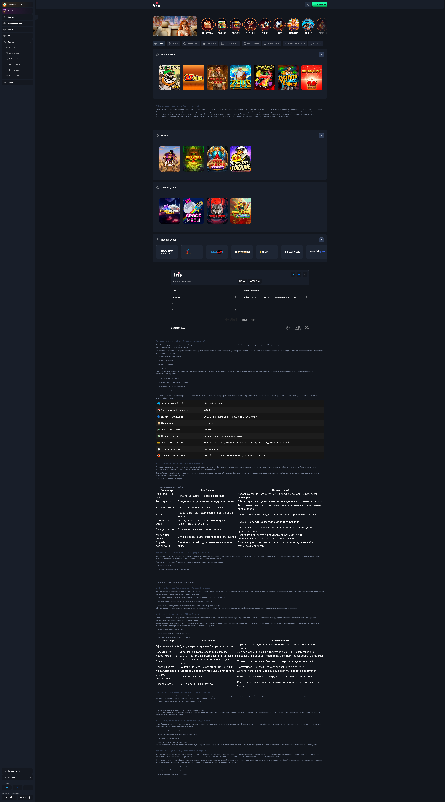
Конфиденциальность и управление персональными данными (269, 297)
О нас (174, 290)
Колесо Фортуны (15, 5)
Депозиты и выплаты (181, 310)
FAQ (173, 303)
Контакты (176, 297)
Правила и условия (251, 290)
